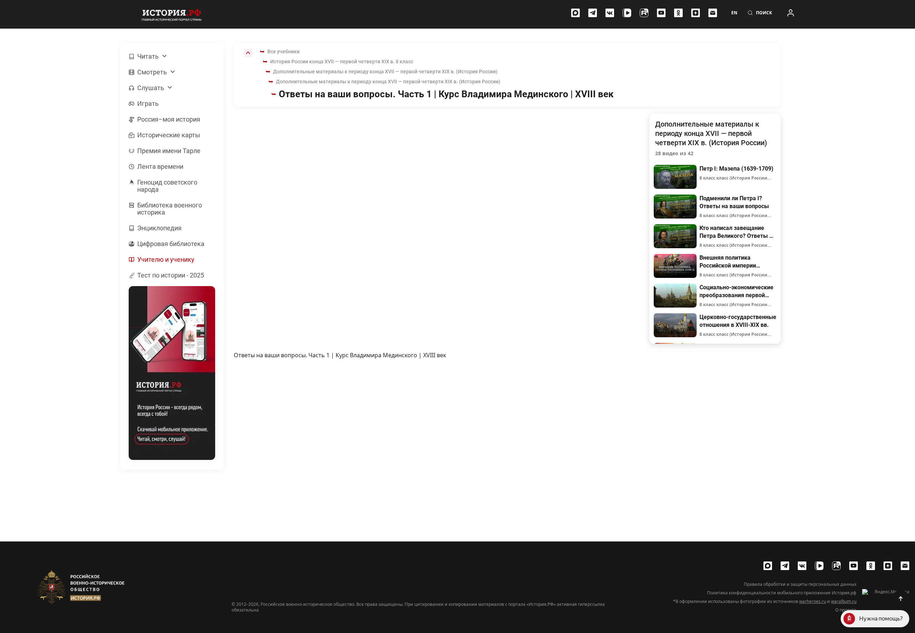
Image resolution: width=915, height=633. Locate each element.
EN (734, 13)
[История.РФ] (172, 14)
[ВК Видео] (627, 13)
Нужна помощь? (881, 618)
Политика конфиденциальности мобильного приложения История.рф (781, 593)
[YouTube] (661, 13)
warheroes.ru (812, 601)
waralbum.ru (843, 601)
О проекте (845, 610)
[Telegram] (592, 13)
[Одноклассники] (678, 13)
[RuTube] (644, 13)
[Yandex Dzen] (695, 13)
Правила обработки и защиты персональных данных (800, 584)
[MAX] (575, 13)
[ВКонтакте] (609, 13)
